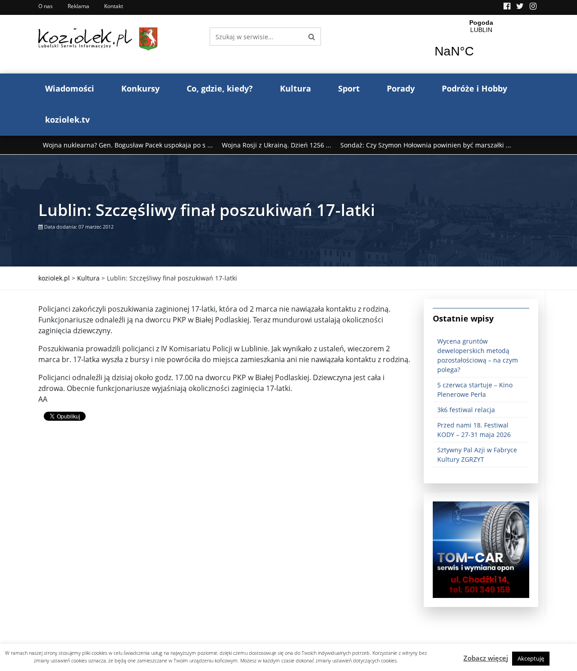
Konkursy (140, 88)
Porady (401, 88)
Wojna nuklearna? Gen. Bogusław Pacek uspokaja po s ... (128, 145)
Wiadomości (69, 88)
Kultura (295, 88)
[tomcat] (481, 549)
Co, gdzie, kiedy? (220, 88)
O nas (45, 6)
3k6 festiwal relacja (466, 409)
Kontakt (113, 6)
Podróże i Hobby (474, 88)
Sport (349, 88)
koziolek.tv (67, 119)
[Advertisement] (224, 508)
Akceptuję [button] (530, 658)
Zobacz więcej (485, 657)
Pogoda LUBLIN (481, 44)
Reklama (78, 6)
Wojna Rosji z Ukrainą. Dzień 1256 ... (276, 145)
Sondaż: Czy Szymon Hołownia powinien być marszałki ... (425, 145)
